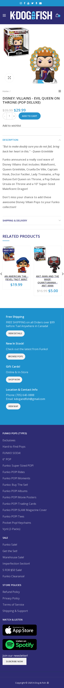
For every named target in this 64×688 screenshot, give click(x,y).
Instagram (21, 3)
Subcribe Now (14, 661)
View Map (13, 406)
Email (40, 3)
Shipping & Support (15, 611)
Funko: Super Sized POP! (18, 465)
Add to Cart (29, 115)
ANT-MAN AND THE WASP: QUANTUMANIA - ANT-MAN (47, 281)
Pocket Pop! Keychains (17, 523)
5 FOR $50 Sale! (12, 570)
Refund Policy (11, 592)
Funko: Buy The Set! (15, 485)
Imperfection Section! (16, 563)
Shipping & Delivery (15, 220)
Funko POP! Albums (15, 491)
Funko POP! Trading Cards (19, 504)
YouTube (28, 3)
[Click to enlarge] (9, 78)
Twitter (32, 3)
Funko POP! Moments (16, 478)
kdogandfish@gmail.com (29, 399)
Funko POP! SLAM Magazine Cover (25, 510)
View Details (15, 333)
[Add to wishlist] (26, 251)
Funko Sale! (10, 544)
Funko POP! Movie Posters (19, 497)
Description (10, 139)
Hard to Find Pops (14, 446)
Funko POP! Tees (13, 516)
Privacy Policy (11, 598)
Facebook (24, 3)
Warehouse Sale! (13, 557)
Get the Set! (10, 551)
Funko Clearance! (13, 576)
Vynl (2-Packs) (11, 529)
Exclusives (9, 440)
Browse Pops (15, 356)
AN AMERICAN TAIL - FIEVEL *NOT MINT (16, 278)
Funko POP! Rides (14, 472)
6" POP (7, 459)
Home (6, 91)
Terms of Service (13, 604)
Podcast (36, 3)
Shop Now (14, 379)
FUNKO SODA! (11, 453)
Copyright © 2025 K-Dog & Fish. (31, 682)
